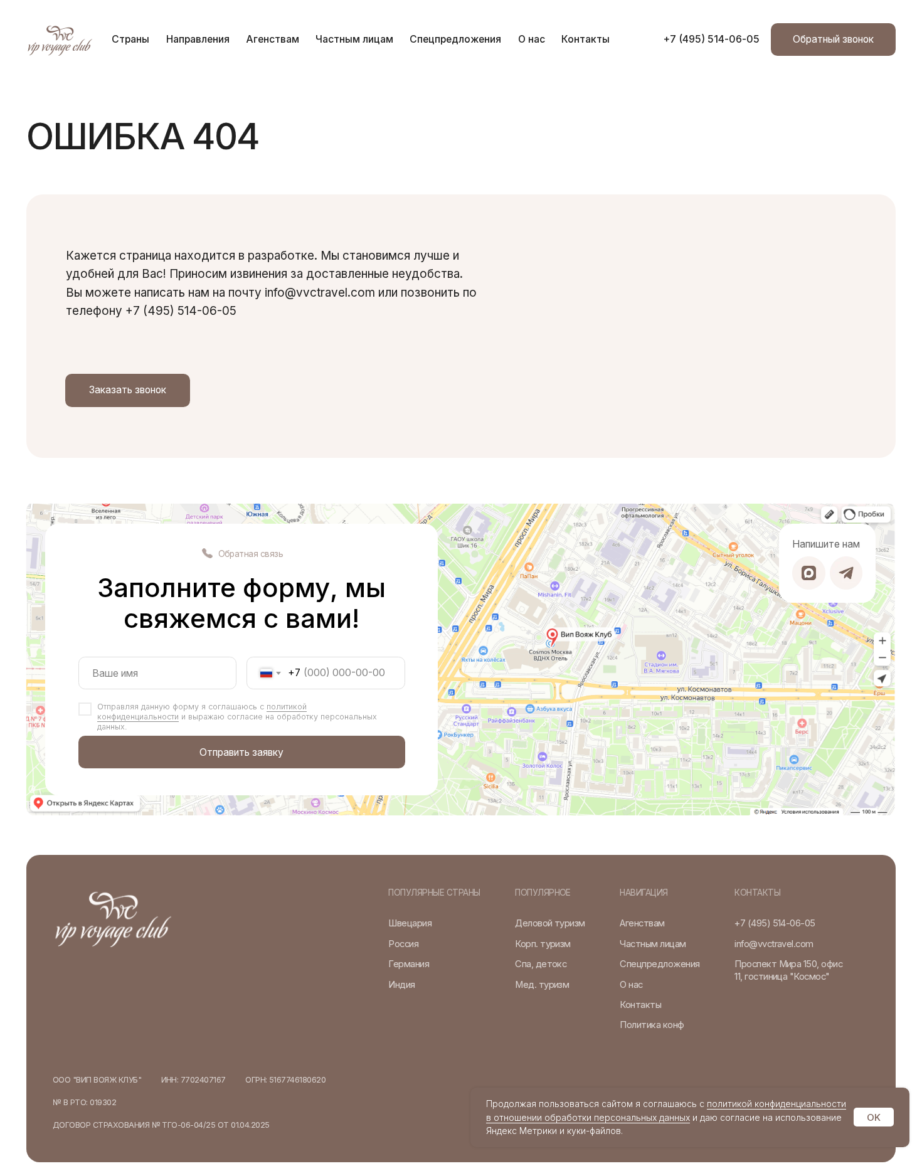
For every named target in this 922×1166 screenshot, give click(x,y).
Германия (408, 964)
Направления (198, 39)
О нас (531, 39)
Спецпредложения (455, 39)
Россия (403, 944)
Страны (130, 39)
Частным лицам (354, 39)
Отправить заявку (241, 752)
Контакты (585, 39)
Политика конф (652, 1025)
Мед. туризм (542, 984)
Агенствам (272, 39)
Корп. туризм (543, 944)
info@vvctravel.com (773, 944)
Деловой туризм (550, 923)
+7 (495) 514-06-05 (712, 39)
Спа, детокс (540, 964)
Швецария (410, 923)
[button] (833, 39)
